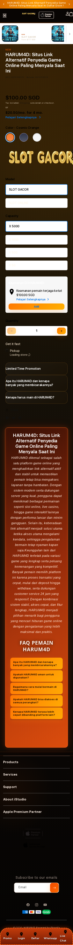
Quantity (11, 321)
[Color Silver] (37, 137)
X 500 (13, 252)
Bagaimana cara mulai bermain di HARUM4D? (35, 688)
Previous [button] (4, 4)
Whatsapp (50, 938)
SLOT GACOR (19, 189)
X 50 (12, 265)
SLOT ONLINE (18, 203)
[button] (4, 15)
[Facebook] (8, 418)
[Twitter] (14, 418)
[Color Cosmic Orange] (10, 137)
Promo (7, 938)
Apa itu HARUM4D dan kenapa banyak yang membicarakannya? (35, 663)
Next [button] (69, 4)
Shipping (25, 103)
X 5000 (14, 226)
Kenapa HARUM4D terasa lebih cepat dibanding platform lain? (34, 713)
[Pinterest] (21, 418)
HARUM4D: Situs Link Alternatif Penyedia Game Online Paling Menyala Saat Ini (36, 4)
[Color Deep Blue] (23, 137)
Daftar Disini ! (55, 5)
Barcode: (30, 77)
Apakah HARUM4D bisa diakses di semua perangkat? (35, 701)
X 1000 (14, 239)
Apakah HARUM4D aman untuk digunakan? (33, 676)
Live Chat (63, 938)
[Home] (28, 13)
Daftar (35, 938)
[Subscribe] (54, 888)
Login (21, 938)
